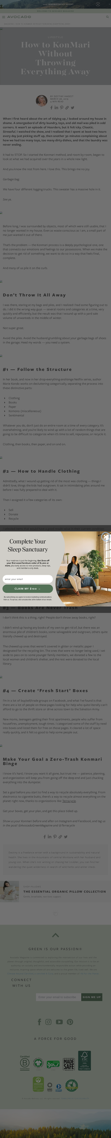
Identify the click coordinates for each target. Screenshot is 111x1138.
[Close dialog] (106, 537)
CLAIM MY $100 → (28, 589)
